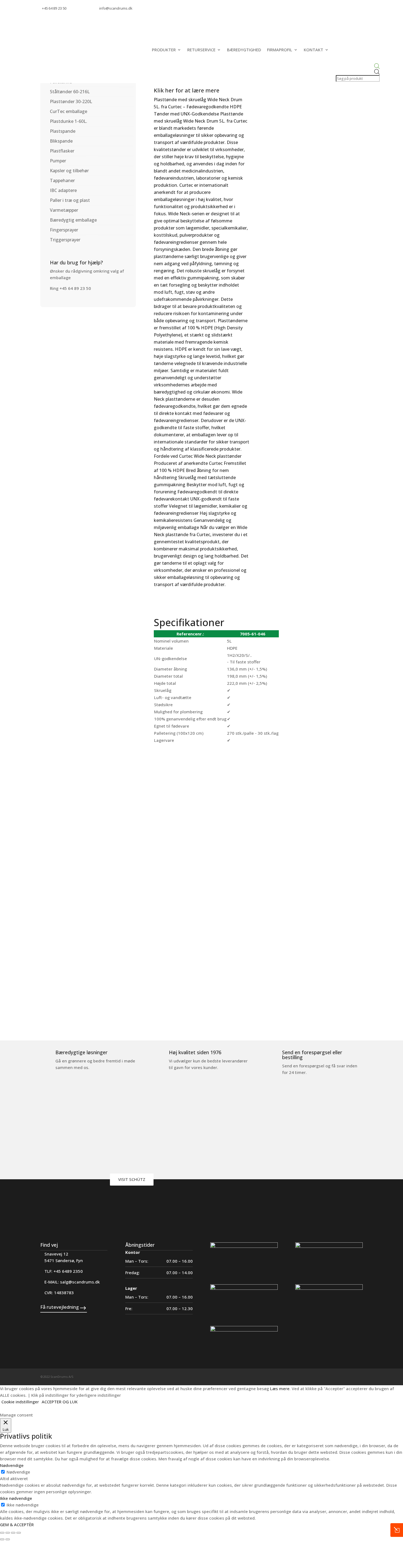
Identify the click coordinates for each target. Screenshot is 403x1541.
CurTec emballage (68, 111)
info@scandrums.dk (115, 8)
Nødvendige (18, 1472)
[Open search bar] (357, 66)
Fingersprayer (64, 230)
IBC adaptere (63, 190)
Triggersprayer (65, 240)
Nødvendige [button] (12, 1465)
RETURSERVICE (201, 49)
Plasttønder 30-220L (71, 101)
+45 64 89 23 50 (54, 8)
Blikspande (61, 141)
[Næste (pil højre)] (7, 1539)
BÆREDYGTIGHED (244, 49)
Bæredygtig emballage (73, 220)
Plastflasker (62, 151)
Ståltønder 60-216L (70, 92)
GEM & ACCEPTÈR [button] (17, 1524)
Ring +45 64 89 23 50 (70, 288)
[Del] (13, 1533)
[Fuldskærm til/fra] (7, 1533)
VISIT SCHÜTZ (131, 1179)
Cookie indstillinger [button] (20, 1401)
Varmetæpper (64, 210)
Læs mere (280, 1388)
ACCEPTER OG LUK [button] (60, 1401)
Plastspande (62, 131)
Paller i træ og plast (70, 200)
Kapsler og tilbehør (69, 171)
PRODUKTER (164, 49)
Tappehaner (62, 180)
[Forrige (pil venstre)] (2, 1539)
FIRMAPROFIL (279, 49)
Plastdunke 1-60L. (68, 121)
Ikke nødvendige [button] (16, 1498)
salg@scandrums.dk (80, 1282)
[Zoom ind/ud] (2, 1533)
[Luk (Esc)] (18, 1533)
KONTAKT (313, 49)
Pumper (58, 161)
